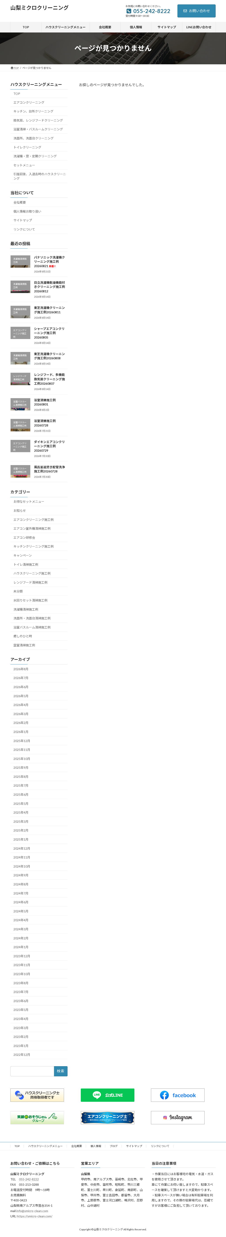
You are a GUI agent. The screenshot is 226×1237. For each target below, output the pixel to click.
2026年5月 (20, 696)
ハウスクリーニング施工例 (32, 573)
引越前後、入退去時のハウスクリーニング (39, 176)
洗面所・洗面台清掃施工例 (32, 618)
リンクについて (24, 229)
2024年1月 (20, 947)
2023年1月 (20, 1045)
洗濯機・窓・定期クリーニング (35, 156)
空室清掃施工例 (24, 645)
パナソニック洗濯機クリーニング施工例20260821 (49, 261)
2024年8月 (20, 884)
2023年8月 (20, 983)
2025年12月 (21, 740)
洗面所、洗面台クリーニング (33, 138)
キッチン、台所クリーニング (33, 111)
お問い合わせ (199, 11)
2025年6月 (20, 794)
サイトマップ (22, 220)
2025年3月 (20, 821)
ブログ (114, 1146)
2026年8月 (20, 669)
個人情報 (95, 1146)
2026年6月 (20, 687)
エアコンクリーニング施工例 (33, 519)
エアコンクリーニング (28, 102)
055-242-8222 (29, 1179)
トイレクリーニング (27, 147)
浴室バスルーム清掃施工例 (32, 627)
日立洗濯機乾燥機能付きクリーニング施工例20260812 (49, 287)
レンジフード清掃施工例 (30, 582)
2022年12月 (21, 1054)
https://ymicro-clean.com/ (34, 1216)
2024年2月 (20, 938)
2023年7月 (20, 992)
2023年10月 (21, 974)
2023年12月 (21, 956)
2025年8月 (20, 776)
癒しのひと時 (22, 636)
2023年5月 (20, 1010)
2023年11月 (21, 965)
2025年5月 (20, 803)
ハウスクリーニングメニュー (45, 1146)
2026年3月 (20, 714)
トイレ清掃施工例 (25, 564)
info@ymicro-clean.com (32, 1211)
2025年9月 (20, 767)
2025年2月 (20, 830)
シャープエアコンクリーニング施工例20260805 (49, 333)
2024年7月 (20, 893)
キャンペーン (22, 555)
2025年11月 (21, 750)
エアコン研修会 (24, 537)
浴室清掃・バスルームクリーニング (38, 129)
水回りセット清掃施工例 (30, 600)
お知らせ (19, 510)
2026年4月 (20, 705)
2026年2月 (20, 723)
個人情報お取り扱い (27, 211)
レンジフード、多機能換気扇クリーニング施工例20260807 (49, 379)
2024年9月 (20, 875)
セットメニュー (24, 165)
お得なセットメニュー (28, 501)
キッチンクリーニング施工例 (33, 546)
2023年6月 (20, 1001)
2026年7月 (20, 678)
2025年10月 (21, 758)
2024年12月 (21, 848)
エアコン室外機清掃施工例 (32, 528)
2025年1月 (20, 839)
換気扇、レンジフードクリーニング (38, 120)
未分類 (18, 591)
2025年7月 (20, 785)
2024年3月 (20, 929)
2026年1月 (20, 732)
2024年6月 (20, 902)
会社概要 (19, 202)
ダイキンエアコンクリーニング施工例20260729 (49, 446)
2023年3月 (20, 1028)
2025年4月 (20, 812)
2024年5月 (20, 911)
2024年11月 (21, 857)
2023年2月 (20, 1037)
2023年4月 (20, 1019)
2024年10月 (21, 866)
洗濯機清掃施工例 (25, 609)
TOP (16, 93)
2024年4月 (20, 920)
